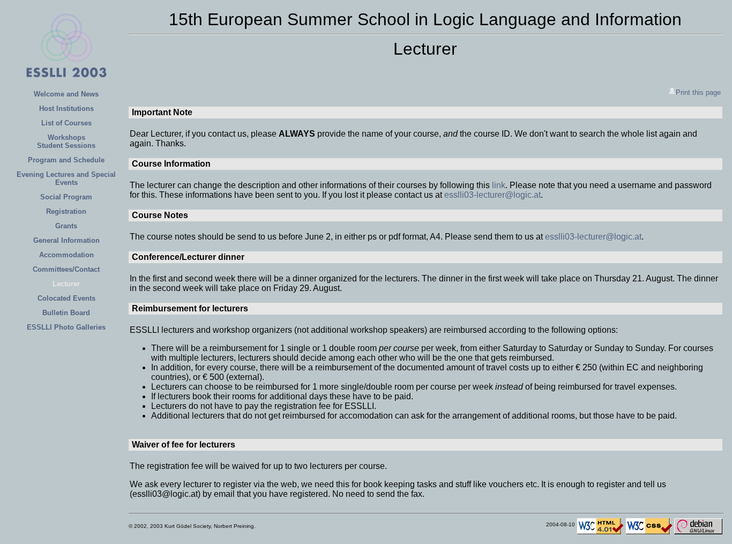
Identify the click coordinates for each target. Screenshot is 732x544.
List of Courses (66, 123)
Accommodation (66, 255)
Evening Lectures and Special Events (66, 178)
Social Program (66, 197)
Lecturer (66, 284)
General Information (66, 240)
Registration (66, 211)
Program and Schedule (66, 160)
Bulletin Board (66, 313)
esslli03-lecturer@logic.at (492, 194)
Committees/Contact (66, 269)
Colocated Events (66, 298)
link (498, 185)
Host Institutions (66, 109)
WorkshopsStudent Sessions (66, 141)
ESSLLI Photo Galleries (66, 327)
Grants (66, 226)
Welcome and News (66, 94)
